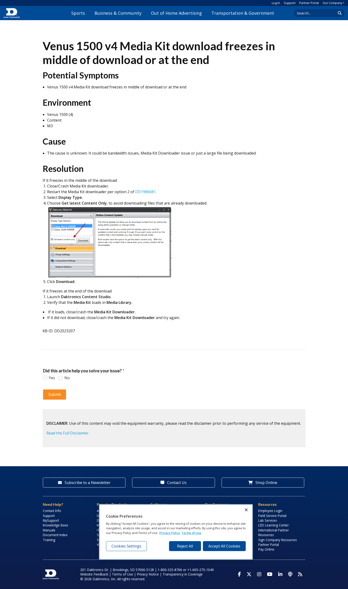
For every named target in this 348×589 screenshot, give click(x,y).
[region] (176, 532)
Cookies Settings (126, 546)
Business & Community (118, 13)
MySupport (51, 520)
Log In (276, 3)
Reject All (185, 546)
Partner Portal (309, 3)
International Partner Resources (273, 532)
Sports (78, 13)
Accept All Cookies (224, 546)
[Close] (246, 510)
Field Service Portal (272, 515)
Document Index (55, 535)
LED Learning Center (273, 525)
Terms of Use (122, 574)
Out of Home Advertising (176, 13)
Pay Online (266, 549)
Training (49, 540)
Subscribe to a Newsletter (87, 482)
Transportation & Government (242, 13)
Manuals (49, 530)
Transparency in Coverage (183, 574)
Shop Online (265, 482)
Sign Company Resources (277, 540)
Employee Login (270, 510)
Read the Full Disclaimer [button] (67, 433)
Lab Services (267, 520)
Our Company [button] (332, 3)
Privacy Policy (169, 532)
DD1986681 (145, 191)
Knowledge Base (55, 525)
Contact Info (52, 510)
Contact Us (176, 482)
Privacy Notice (148, 574)
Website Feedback (94, 574)
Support (289, 3)
